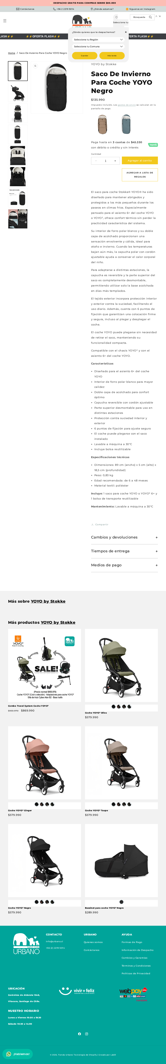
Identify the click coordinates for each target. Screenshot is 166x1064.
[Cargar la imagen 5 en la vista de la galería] (18, 155)
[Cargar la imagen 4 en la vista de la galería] (18, 134)
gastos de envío (127, 105)
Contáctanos (91, 950)
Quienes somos (93, 942)
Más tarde (111, 56)
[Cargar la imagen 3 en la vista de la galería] (18, 113)
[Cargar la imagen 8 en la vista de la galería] (18, 219)
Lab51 (113, 1055)
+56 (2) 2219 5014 (55, 948)
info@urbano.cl (54, 941)
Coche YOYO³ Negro (19, 908)
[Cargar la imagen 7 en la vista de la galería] (18, 198)
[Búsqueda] (150, 18)
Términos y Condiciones (136, 965)
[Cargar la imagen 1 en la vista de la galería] (18, 71)
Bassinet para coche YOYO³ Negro (104, 908)
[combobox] (142, 17)
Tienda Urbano (65, 1055)
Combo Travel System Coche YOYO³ (28, 706)
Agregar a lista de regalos (140, 175)
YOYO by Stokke (104, 64)
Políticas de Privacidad (136, 973)
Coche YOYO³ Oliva (96, 712)
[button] (6, 22)
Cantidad (96, 154)
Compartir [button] (101, 524)
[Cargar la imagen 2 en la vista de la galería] (18, 92)
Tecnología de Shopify (85, 1055)
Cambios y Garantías (134, 957)
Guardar (84, 56)
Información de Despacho (137, 950)
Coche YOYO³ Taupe (96, 810)
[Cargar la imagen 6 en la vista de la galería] (18, 176)
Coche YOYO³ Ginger (20, 810)
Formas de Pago (132, 942)
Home (11, 53)
